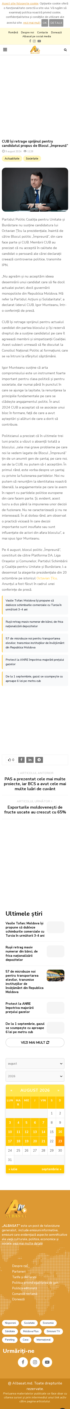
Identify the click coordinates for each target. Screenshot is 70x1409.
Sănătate (10, 1331)
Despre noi (27, 32)
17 (10, 1141)
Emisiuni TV (53, 1331)
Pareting (10, 1339)
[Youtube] (47, 1362)
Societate (32, 158)
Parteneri (19, 1271)
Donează (56, 32)
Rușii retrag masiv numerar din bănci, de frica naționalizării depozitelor (34, 624)
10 (10, 1132)
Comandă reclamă (24, 1294)
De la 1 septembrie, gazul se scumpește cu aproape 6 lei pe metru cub (34, 678)
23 (60, 1141)
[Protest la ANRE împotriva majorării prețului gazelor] (55, 1008)
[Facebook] (23, 1362)
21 (43, 1141)
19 (26, 1141)
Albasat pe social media (36, 36)
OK (45, 23)
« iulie (13, 1169)
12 (26, 1132)
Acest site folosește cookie (20, 3)
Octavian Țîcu (47, 578)
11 (18, 1132)
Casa (25, 1339)
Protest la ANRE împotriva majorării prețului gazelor (35, 662)
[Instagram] (35, 1362)
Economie (48, 1323)
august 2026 (35, 1090)
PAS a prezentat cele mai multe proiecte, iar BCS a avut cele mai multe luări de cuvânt (35, 784)
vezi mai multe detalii (28, 1243)
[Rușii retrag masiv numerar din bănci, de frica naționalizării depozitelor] (55, 951)
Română (13, 32)
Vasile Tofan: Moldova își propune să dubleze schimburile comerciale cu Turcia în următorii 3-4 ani (34, 605)
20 (35, 1141)
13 (35, 1132)
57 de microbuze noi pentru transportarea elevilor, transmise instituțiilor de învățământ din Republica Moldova (35, 643)
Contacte (42, 32)
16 (60, 1132)
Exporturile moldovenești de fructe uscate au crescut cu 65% (35, 810)
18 (18, 1141)
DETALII (56, 23)
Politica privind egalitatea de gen (35, 1283)
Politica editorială (24, 1288)
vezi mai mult (32, 23)
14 (43, 1132)
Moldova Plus (31, 1331)
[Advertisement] (35, 97)
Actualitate (12, 158)
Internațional (44, 1339)
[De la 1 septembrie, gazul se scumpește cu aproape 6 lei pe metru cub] (55, 1028)
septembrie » (51, 1169)
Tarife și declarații (24, 1277)
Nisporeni (10, 1323)
